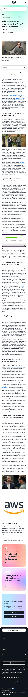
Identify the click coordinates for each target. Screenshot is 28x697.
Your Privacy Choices (6, 688)
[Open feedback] (26, 348)
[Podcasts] (16, 678)
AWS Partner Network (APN (17, 367)
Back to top (13, 682)
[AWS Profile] (25, 2)
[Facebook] (4, 678)
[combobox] (14, 67)
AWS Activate (23, 286)
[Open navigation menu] (2, 2)
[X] (2, 678)
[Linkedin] (7, 678)
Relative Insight (9, 96)
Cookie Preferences (6, 690)
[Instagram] (9, 678)
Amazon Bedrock (18, 99)
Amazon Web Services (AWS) (15, 95)
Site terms (9, 685)
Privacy (3, 685)
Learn (3, 14)
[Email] (19, 678)
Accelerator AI (22, 162)
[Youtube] (14, 678)
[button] (8, 8)
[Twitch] (12, 678)
